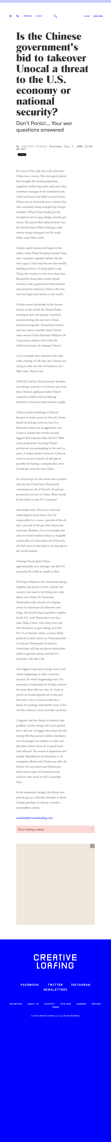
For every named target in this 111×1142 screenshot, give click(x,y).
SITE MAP (65, 1004)
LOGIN (86, 16)
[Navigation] (9, 16)
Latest (39, 16)
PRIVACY (96, 1004)
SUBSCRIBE (98, 16)
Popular (28, 16)
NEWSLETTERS (55, 989)
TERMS (55, 1007)
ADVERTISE (16, 1004)
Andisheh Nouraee (34, 146)
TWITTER (55, 985)
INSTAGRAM (80, 985)
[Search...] (17, 16)
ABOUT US (33, 1004)
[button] (92, 846)
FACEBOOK (30, 985)
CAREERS (81, 1004)
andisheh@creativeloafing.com (34, 818)
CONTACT (49, 1004)
